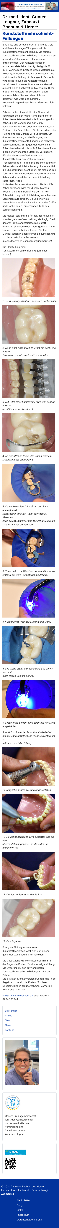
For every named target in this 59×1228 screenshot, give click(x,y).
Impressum (23, 1214)
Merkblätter (23, 1200)
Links (20, 1209)
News (8, 1025)
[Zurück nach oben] (54, 1222)
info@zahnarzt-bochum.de (17, 995)
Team (8, 1020)
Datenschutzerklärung (29, 1219)
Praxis (8, 1015)
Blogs (20, 1205)
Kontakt (9, 1029)
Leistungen (11, 1010)
